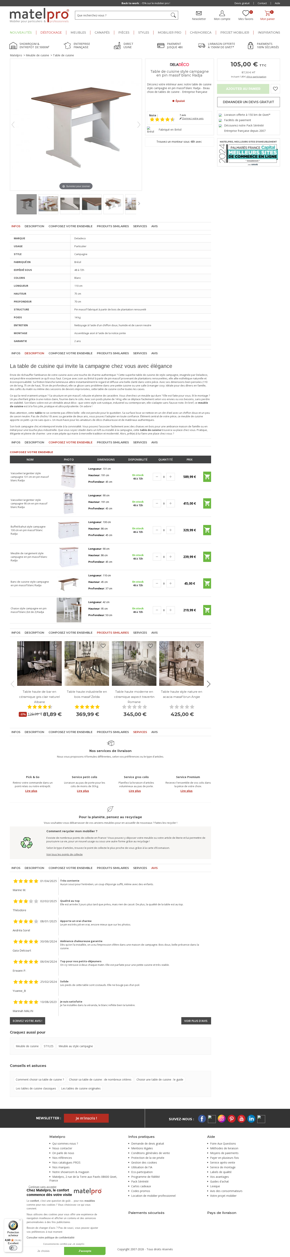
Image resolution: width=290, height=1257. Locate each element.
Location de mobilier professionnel (153, 1196)
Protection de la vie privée (147, 1158)
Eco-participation (142, 1172)
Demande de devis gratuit (147, 1143)
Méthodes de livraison (224, 1148)
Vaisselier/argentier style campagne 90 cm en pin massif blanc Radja (29, 503)
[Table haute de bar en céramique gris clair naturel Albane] (39, 663)
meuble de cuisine (192, 416)
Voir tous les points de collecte (64, 854)
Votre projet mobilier (223, 1196)
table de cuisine (107, 389)
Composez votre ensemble (71, 226)
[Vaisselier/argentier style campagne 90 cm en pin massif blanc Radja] (69, 503)
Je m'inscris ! (86, 1118)
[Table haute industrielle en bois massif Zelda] (87, 663)
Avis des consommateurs (226, 1191)
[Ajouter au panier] (207, 478)
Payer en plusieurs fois (224, 1158)
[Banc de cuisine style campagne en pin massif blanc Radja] (69, 583)
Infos (15, 226)
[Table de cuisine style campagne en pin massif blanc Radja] (27, 204)
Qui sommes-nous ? (65, 1143)
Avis (154, 226)
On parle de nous (63, 1153)
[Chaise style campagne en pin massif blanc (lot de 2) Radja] (69, 610)
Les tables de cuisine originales (81, 1088)
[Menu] (20, 1220)
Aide (277, 3)
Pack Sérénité (140, 1181)
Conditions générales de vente (150, 1153)
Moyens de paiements (224, 1153)
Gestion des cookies (144, 1162)
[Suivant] (139, 124)
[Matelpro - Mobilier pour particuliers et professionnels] (39, 15)
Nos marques (61, 1167)
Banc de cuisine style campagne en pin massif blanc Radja (30, 583)
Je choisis (43, 1250)
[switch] (13, 1248)
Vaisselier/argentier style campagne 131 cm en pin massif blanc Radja (30, 476)
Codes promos (140, 1191)
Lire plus (31, 791)
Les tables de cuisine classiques (36, 1088)
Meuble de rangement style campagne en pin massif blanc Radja (29, 556)
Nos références (62, 1158)
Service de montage (223, 1167)
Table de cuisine (63, 55)
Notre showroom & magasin (70, 1172)
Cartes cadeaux (141, 1186)
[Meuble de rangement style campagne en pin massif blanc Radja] (69, 556)
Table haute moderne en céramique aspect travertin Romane (134, 697)
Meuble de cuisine (37, 55)
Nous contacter (62, 1148)
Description (34, 226)
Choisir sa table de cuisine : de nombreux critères (100, 1079)
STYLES (48, 1046)
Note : (153, 115)
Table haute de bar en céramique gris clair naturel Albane (39, 697)
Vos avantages (219, 1177)
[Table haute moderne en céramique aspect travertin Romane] (134, 663)
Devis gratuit (242, 3)
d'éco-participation (256, 76)
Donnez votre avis (193, 118)
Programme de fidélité (145, 1177)
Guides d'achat (219, 1181)
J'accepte (85, 1250)
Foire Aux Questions (223, 1143)
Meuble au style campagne (76, 1046)
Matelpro (16, 55)
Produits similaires (113, 226)
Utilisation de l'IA (141, 1167)
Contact (262, 3)
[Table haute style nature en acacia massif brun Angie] (181, 663)
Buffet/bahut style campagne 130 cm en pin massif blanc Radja (28, 530)
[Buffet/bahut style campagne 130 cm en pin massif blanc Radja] (69, 529)
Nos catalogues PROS (66, 1162)
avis (183, 115)
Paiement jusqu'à (146, 3)
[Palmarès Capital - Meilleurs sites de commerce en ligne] (248, 152)
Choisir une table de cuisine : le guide (160, 1079)
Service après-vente (222, 1162)
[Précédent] (13, 124)
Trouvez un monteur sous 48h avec (179, 141)
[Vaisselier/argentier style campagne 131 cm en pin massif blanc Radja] (69, 476)
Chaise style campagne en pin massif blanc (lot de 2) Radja (29, 610)
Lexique (215, 1186)
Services (140, 226)
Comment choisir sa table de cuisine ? (40, 1079)
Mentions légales (142, 1148)
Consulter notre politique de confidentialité (50, 1237)
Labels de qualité (221, 1172)
